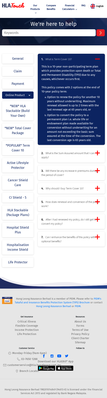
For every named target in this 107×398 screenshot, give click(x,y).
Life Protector (18, 262)
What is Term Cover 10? (56, 59)
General (18, 59)
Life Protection (26, 334)
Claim (18, 71)
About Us (80, 321)
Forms (80, 325)
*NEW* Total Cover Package (18, 130)
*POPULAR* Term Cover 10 (18, 148)
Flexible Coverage (26, 325)
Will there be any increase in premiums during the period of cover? (69, 173)
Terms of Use (80, 330)
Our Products (35, 7)
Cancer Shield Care (18, 182)
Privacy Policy (80, 334)
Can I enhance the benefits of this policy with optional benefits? (68, 239)
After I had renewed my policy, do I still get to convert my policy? (68, 221)
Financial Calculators (68, 7)
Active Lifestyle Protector (18, 165)
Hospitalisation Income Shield (18, 247)
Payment (18, 84)
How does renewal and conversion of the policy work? (70, 204)
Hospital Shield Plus (18, 230)
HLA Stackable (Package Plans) (17, 212)
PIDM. (78, 306)
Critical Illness (27, 321)
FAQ (83, 5)
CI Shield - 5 (17, 197)
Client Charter (80, 338)
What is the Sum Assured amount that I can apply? (68, 155)
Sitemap (80, 342)
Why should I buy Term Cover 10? (62, 188)
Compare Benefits (51, 7)
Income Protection (27, 330)
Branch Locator (29, 371)
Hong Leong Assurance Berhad (53, 306)
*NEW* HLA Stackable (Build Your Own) (18, 111)
